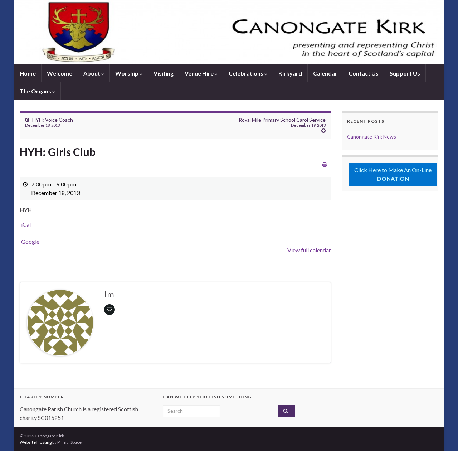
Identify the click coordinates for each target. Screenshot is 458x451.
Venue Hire (200, 73)
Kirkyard (290, 73)
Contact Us (364, 73)
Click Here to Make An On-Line (393, 174)
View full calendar (309, 250)
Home (28, 73)
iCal (26, 224)
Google (30, 241)
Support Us (405, 73)
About (92, 73)
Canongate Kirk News (371, 137)
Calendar (325, 73)
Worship (127, 73)
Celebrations (246, 73)
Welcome (59, 73)
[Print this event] (324, 164)
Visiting (164, 73)
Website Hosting (36, 442)
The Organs (36, 91)
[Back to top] (442, 435)
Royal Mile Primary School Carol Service (282, 122)
